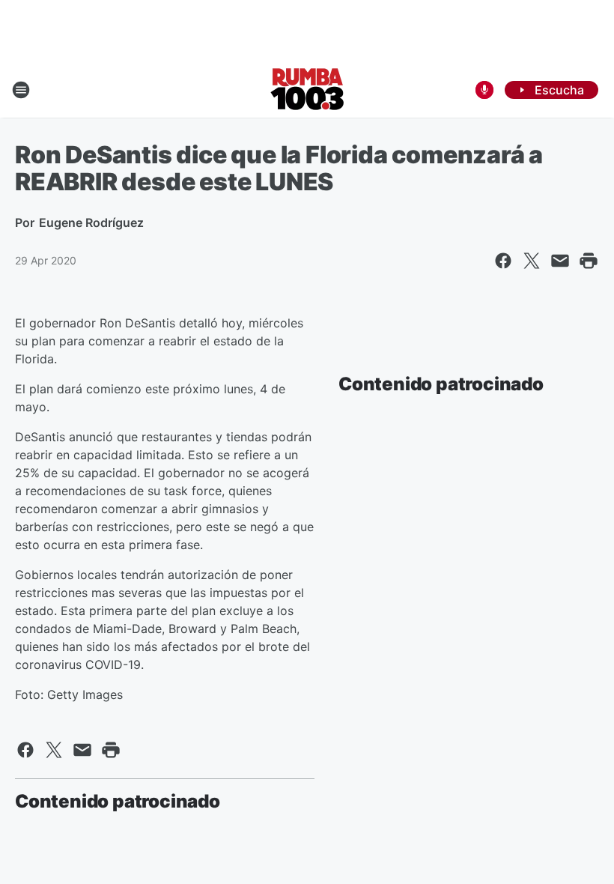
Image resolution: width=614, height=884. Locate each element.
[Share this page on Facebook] (503, 260)
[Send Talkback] (484, 90)
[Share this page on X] (531, 260)
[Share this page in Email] (560, 260)
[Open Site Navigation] (21, 90)
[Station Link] (307, 90)
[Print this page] (588, 260)
